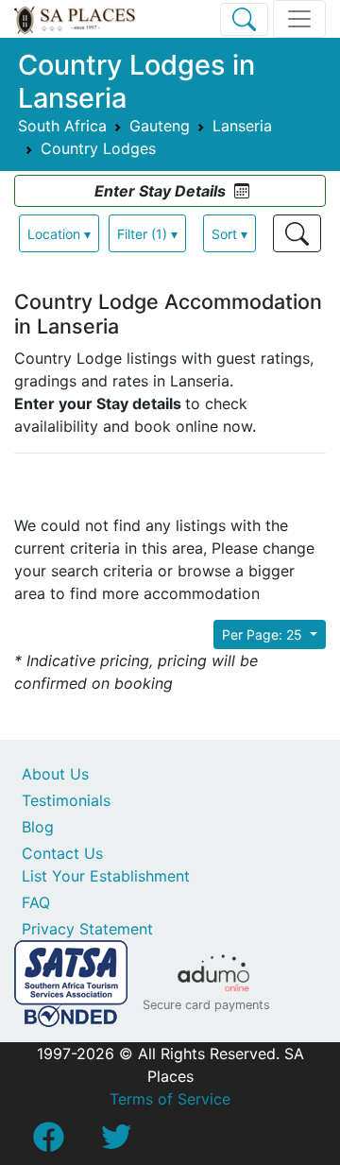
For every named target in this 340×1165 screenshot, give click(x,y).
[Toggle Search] (244, 19)
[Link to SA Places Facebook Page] (48, 1142)
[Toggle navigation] (299, 19)
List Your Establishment (106, 875)
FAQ (36, 902)
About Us (55, 773)
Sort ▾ (229, 234)
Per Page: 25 (264, 634)
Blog (38, 826)
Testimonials (66, 800)
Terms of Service (170, 1098)
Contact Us (62, 853)
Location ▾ (59, 234)
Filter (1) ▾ (147, 234)
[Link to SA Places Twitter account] (116, 1142)
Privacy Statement (87, 928)
